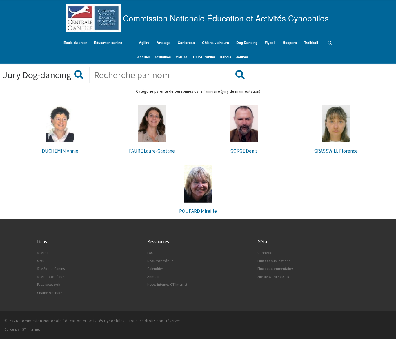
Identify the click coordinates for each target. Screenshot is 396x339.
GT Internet (31, 329)
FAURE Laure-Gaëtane (152, 151)
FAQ (150, 252)
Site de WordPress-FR (273, 276)
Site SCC (43, 261)
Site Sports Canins (51, 268)
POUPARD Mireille (198, 211)
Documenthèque (160, 261)
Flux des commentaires (275, 268)
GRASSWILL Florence (336, 151)
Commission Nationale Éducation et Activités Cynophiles (71, 320)
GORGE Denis (243, 151)
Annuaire (154, 276)
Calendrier (155, 268)
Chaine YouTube (49, 292)
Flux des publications (273, 261)
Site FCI (42, 252)
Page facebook (48, 284)
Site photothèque (50, 276)
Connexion (266, 252)
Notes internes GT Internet (167, 284)
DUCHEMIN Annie (60, 151)
